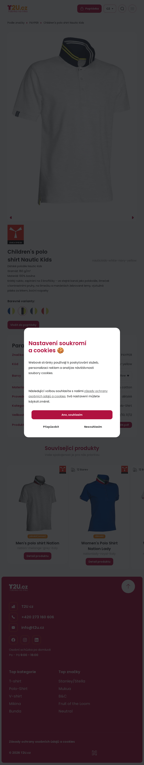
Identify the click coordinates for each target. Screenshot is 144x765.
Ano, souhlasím (72, 415)
